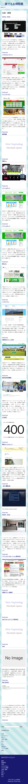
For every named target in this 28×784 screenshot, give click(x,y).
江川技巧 (4, 417)
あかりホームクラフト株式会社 (10, 619)
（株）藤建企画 (6, 486)
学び (2, 745)
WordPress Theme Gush (14, 781)
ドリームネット (6, 188)
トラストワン (5, 301)
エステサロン (4, 735)
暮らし (3, 737)
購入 (2, 741)
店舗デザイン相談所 (7, 592)
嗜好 (2, 750)
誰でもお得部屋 (14, 3)
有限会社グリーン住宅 (8, 339)
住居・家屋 (4, 739)
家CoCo (4, 263)
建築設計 (3, 746)
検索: (2, 726)
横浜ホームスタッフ (7, 444)
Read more (5, 52)
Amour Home (6, 16)
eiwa (3, 646)
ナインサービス (6, 94)
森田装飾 (4, 134)
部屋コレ (4, 161)
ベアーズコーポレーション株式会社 (11, 556)
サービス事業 (4, 748)
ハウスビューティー (7, 54)
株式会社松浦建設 (6, 377)
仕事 (2, 734)
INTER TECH (6, 514)
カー (2, 743)
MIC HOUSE (5, 682)
